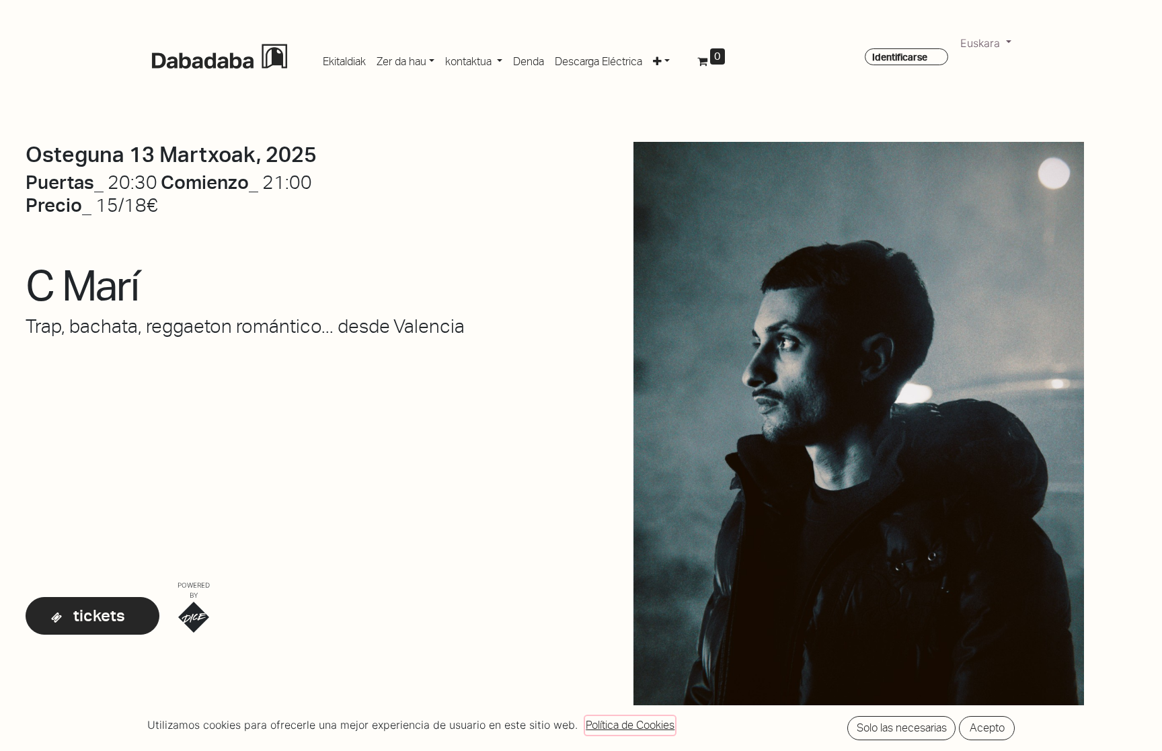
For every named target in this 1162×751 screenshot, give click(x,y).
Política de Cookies (630, 725)
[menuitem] (344, 59)
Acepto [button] (987, 727)
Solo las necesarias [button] (902, 727)
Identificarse (899, 57)
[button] (661, 59)
